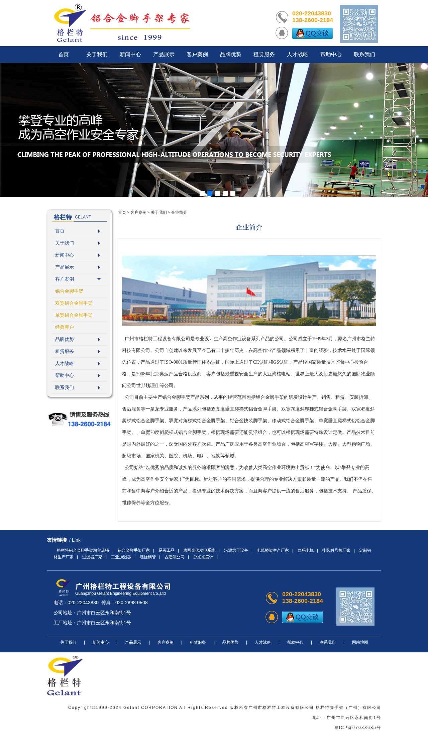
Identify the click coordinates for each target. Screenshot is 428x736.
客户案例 (64, 279)
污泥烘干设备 (236, 550)
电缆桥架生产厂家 (273, 550)
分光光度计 (203, 557)
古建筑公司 (175, 557)
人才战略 (64, 363)
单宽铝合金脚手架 (74, 315)
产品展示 (64, 267)
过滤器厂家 (92, 557)
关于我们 (64, 243)
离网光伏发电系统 (199, 550)
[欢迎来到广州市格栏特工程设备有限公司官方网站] (122, 23)
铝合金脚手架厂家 (134, 550)
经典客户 (64, 327)
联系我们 (64, 387)
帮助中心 (64, 375)
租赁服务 (64, 351)
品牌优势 (64, 339)
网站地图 (360, 642)
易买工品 (166, 550)
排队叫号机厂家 (336, 550)
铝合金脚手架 (69, 291)
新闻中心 (64, 255)
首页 (60, 231)
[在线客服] (312, 33)
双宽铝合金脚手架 (74, 303)
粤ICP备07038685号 (357, 727)
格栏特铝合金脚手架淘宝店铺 (83, 550)
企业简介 (179, 212)
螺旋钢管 (148, 557)
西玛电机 (306, 550)
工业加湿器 (121, 557)
